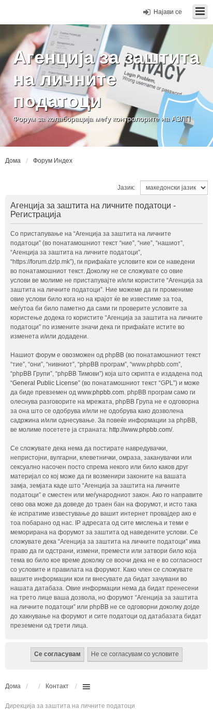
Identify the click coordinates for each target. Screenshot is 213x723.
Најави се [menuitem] (168, 12)
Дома (13, 686)
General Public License (45, 383)
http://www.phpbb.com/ (140, 429)
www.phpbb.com (101, 392)
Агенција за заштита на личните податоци (106, 79)
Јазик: (126, 187)
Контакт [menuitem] (57, 686)
